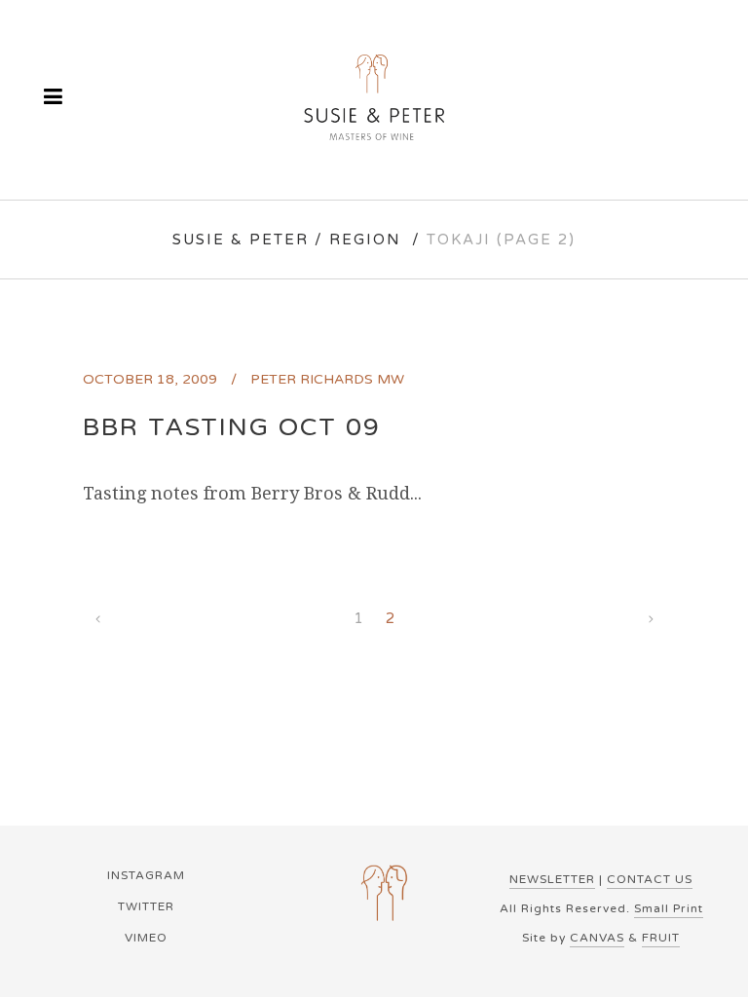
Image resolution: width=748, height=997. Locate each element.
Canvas (597, 937)
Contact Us (649, 879)
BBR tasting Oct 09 (232, 427)
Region (365, 239)
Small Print (668, 908)
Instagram (146, 875)
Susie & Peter (240, 239)
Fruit (661, 937)
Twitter (146, 906)
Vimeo (146, 937)
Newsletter (552, 879)
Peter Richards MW (327, 379)
